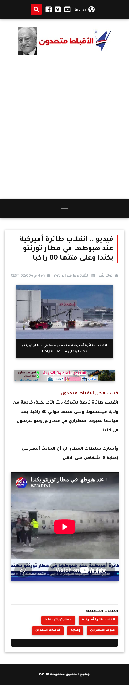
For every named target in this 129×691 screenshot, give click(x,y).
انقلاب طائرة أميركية (98, 620)
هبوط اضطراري (102, 630)
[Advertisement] (64, 126)
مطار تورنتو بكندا (58, 620)
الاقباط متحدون (47, 630)
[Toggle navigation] (64, 208)
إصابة (75, 630)
